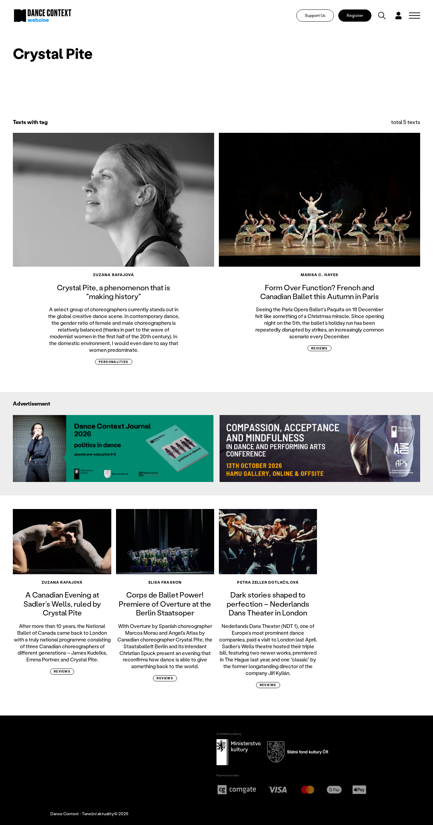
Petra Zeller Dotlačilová (267, 582)
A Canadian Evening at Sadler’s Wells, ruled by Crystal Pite (62, 603)
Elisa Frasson (165, 582)
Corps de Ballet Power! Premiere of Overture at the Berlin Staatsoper (165, 603)
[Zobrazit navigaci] (414, 15)
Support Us (315, 15)
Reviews (319, 348)
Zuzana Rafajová (113, 274)
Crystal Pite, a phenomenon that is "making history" (113, 292)
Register (355, 15)
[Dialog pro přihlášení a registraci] (398, 15)
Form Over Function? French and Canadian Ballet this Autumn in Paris (319, 292)
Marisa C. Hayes (320, 274)
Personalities (114, 362)
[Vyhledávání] (382, 15)
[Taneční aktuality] (43, 15)
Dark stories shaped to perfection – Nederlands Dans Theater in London (268, 603)
